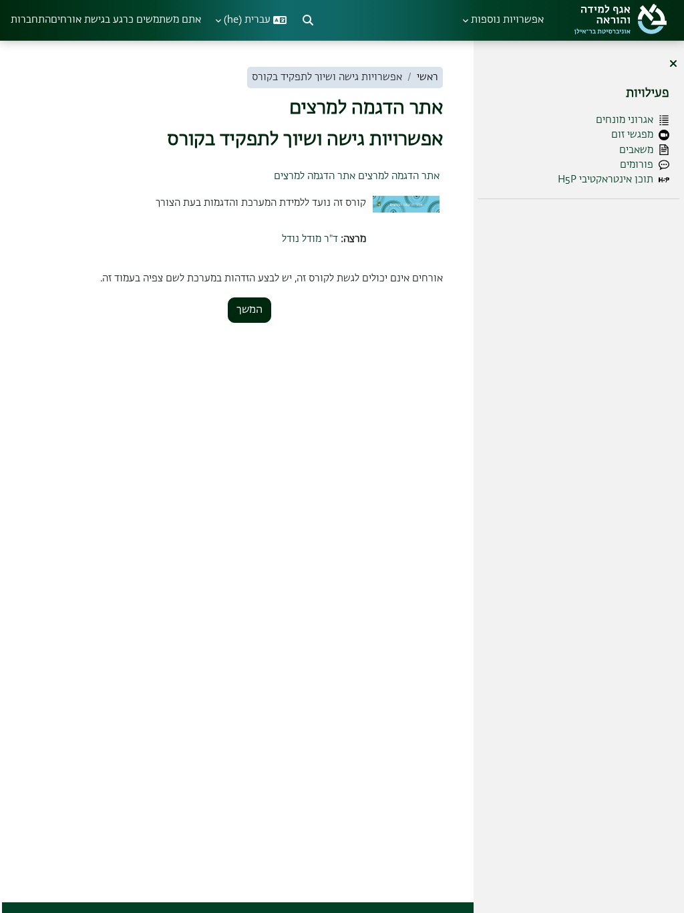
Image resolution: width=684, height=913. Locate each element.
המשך (249, 310)
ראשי (427, 77)
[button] (308, 20)
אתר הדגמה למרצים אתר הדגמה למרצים (357, 176)
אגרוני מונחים (624, 120)
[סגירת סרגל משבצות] (673, 65)
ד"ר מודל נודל (310, 239)
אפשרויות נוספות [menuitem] (507, 20)
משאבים (636, 150)
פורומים (636, 165)
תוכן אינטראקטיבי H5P (605, 179)
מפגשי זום (632, 135)
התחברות (31, 20)
